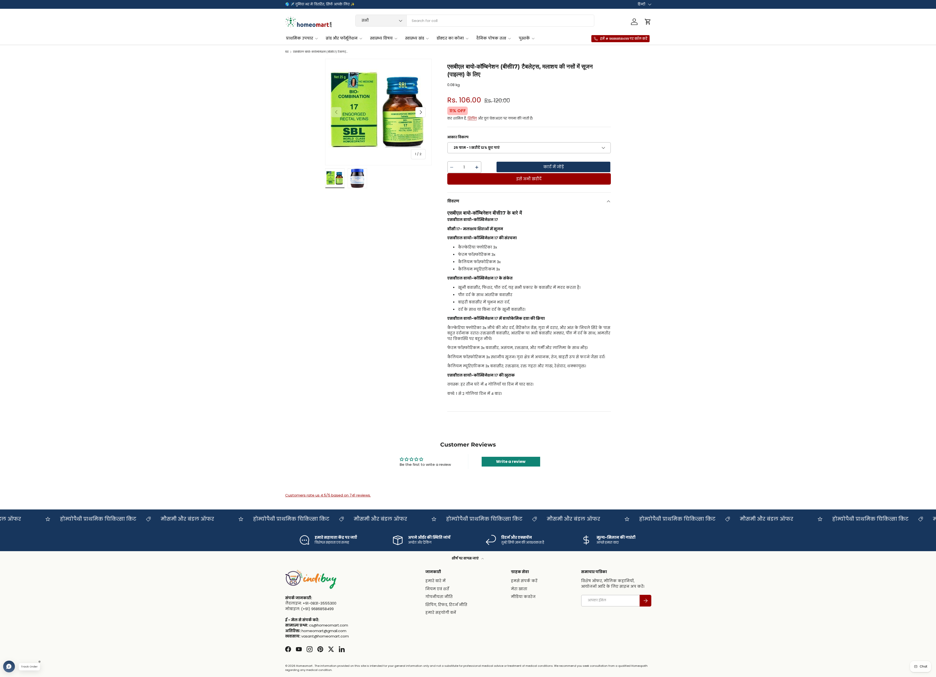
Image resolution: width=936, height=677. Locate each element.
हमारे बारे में (435, 581)
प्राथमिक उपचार (299, 38)
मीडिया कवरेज (523, 596)
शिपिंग (472, 118)
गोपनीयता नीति (439, 596)
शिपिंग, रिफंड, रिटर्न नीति (446, 604)
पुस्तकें (524, 38)
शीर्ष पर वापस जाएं (465, 558)
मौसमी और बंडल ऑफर (171, 519)
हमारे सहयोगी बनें (440, 612)
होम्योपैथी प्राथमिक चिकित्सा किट (82, 519)
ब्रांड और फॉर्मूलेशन (342, 38)
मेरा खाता (519, 588)
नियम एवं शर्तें (437, 588)
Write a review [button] (511, 461)
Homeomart (304, 666)
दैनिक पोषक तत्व (491, 38)
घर (287, 51)
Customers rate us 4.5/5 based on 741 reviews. (328, 495)
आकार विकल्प (457, 137)
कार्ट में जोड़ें (553, 167)
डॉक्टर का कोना (450, 38)
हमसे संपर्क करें (524, 581)
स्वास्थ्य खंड (414, 38)
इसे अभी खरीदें (529, 179)
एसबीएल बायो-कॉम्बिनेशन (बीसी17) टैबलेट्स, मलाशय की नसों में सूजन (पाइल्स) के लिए (320, 51)
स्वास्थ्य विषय (381, 38)
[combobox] (475, 20)
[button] (648, 21)
